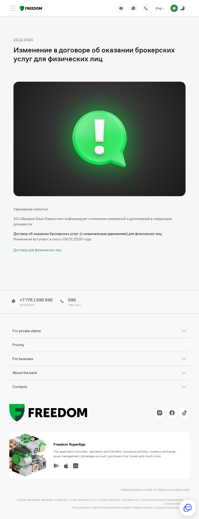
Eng (159, 8)
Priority (18, 345)
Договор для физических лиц (37, 250)
